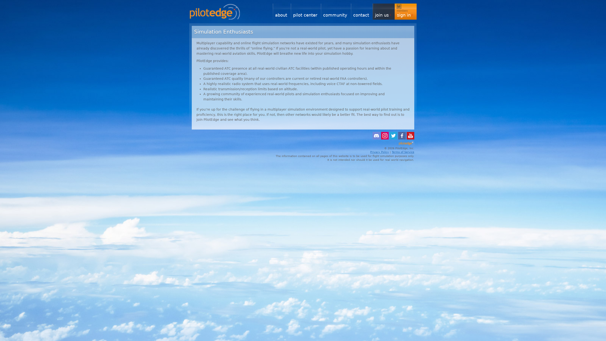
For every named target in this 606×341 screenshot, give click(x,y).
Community (335, 15)
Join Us (382, 15)
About (281, 15)
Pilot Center (305, 15)
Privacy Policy (379, 152)
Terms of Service (403, 152)
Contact (361, 15)
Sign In (404, 15)
